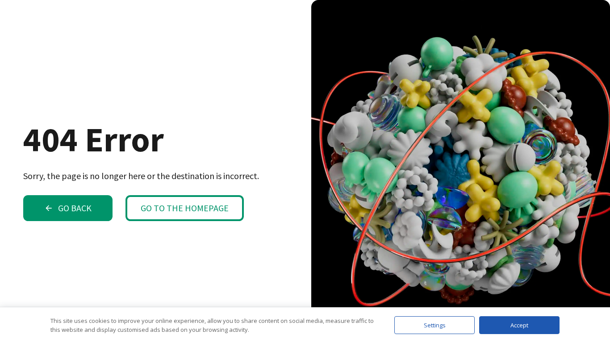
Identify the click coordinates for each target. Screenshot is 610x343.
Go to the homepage (185, 207)
